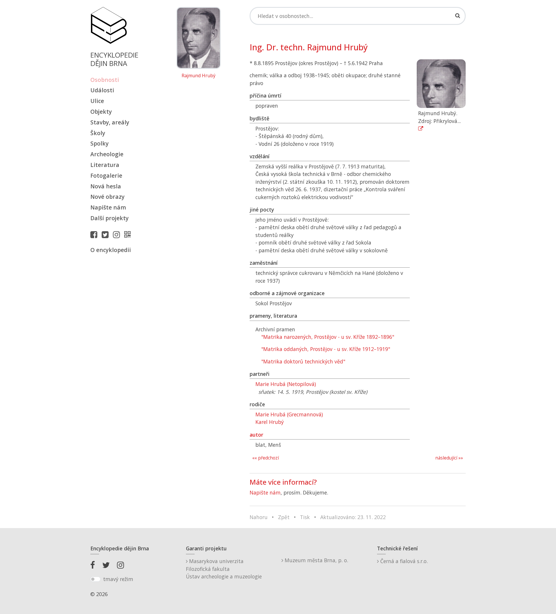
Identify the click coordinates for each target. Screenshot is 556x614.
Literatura (104, 165)
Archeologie (106, 154)
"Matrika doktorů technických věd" (303, 361)
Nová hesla (105, 186)
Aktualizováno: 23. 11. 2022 (353, 517)
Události (102, 90)
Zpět (284, 517)
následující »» (449, 458)
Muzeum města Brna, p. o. (315, 560)
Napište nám (108, 207)
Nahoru (259, 517)
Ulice (97, 101)
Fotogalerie (106, 175)
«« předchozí (265, 458)
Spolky (99, 143)
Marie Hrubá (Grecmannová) (289, 414)
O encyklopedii (110, 250)
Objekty (101, 111)
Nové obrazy (107, 197)
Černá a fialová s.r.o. (403, 561)
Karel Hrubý (269, 421)
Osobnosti (104, 80)
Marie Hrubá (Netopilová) (285, 383)
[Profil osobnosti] (128, 234)
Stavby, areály (109, 122)
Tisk (305, 517)
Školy (97, 133)
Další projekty (109, 218)
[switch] (95, 579)
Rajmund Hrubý (198, 75)
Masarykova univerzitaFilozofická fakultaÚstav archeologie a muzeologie (224, 569)
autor (256, 434)
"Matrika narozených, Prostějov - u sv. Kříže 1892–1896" (327, 336)
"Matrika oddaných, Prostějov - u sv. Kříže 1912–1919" (325, 348)
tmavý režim (118, 579)
